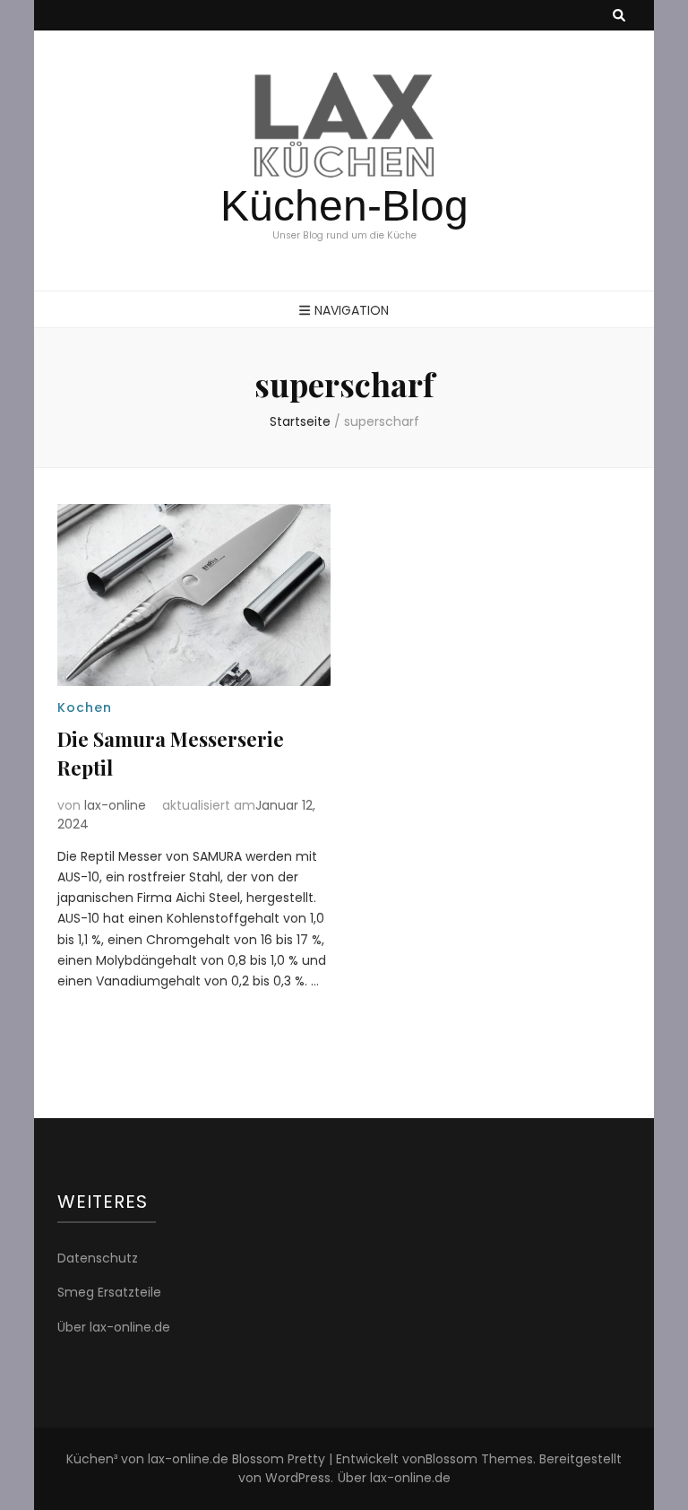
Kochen (84, 707)
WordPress (298, 1478)
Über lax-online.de (113, 1327)
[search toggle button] (619, 15)
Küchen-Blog (344, 206)
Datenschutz (97, 1258)
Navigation (351, 310)
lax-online (115, 805)
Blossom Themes (479, 1459)
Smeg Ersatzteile (109, 1292)
